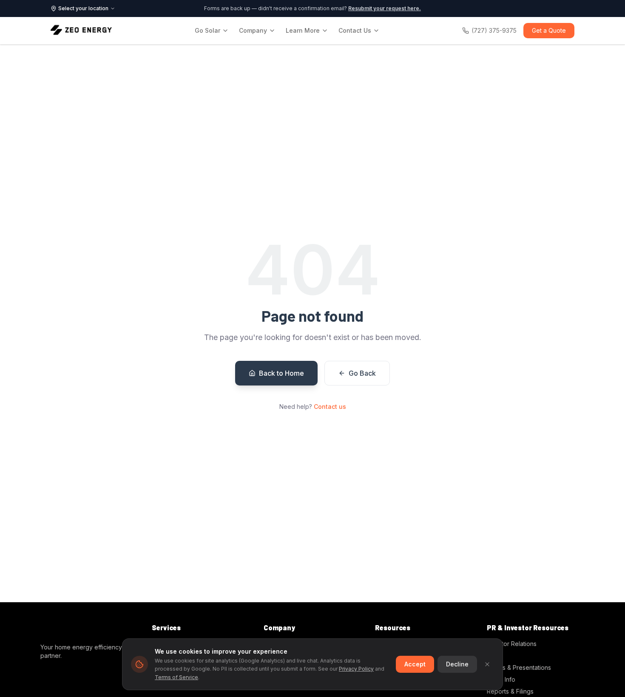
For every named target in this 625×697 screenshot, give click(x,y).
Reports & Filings (510, 691)
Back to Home (281, 373)
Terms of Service (176, 677)
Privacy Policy (356, 669)
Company (253, 30)
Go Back (362, 373)
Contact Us (354, 30)
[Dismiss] (487, 664)
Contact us (330, 406)
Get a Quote (549, 30)
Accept (415, 664)
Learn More (303, 30)
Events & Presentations (519, 667)
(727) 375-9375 (494, 30)
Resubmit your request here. (384, 8)
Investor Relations (512, 643)
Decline (457, 664)
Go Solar (207, 30)
